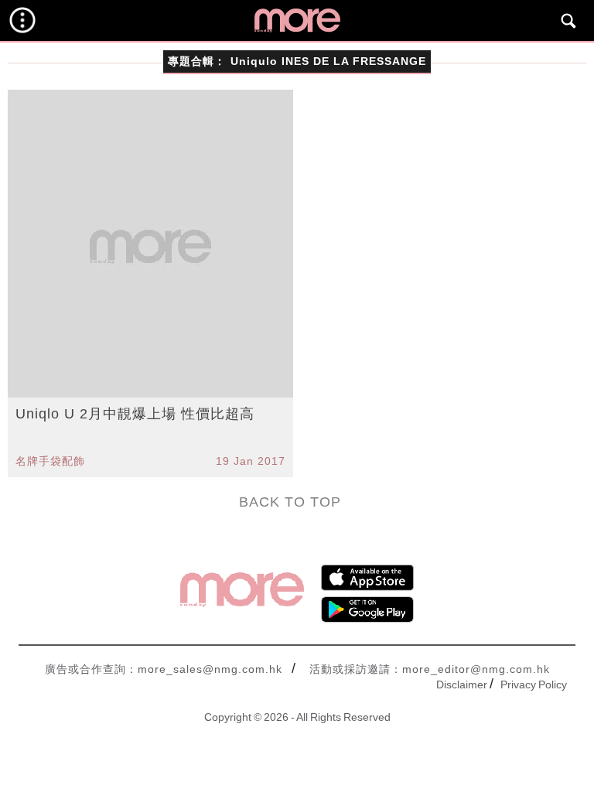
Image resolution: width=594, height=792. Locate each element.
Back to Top (290, 502)
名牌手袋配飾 (50, 461)
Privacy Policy (533, 684)
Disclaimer (461, 684)
